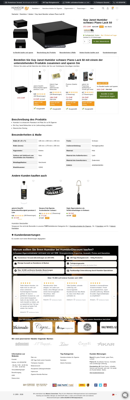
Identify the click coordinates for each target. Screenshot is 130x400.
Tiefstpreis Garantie (37, 363)
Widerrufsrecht (35, 366)
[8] (58, 92)
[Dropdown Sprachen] (114, 394)
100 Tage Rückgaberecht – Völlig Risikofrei (86, 258)
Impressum (34, 371)
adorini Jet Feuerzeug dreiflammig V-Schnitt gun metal (87, 86)
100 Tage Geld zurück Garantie (41, 360)
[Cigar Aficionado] (20, 327)
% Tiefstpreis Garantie (101, 2)
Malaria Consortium (52, 393)
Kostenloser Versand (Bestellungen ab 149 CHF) (36, 258)
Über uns (34, 357)
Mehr (92, 8)
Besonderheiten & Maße (68, 52)
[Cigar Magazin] (87, 327)
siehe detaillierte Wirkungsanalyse (71, 397)
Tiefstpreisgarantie (77, 263)
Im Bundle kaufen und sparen (23, 52)
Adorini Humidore (65, 363)
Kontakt (14, 359)
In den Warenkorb (101, 41)
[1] (37, 94)
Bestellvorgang (16, 372)
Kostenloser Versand (22, 2)
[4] (42, 94)
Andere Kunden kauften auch (89, 52)
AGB (13, 375)
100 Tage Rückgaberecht (51, 2)
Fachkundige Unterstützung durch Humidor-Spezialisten (91, 270)
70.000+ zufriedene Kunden (77, 2)
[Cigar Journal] (42, 327)
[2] (39, 94)
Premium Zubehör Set (71, 85)
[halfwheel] (109, 327)
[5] (44, 94)
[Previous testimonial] (16, 296)
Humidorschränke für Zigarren (80, 226)
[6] (56, 92)
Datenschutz (16, 378)
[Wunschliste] (117, 9)
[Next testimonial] (114, 296)
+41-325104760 (120, 2)
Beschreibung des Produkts (46, 52)
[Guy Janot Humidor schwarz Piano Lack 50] (20, 23)
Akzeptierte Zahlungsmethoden (41, 368)
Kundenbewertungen (110, 52)
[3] (41, 94)
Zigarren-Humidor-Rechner (39, 374)
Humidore (99, 226)
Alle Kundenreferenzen (97, 372)
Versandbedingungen (18, 369)
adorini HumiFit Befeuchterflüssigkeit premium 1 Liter (40, 87)
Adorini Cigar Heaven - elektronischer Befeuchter (54, 86)
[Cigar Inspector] (65, 327)
